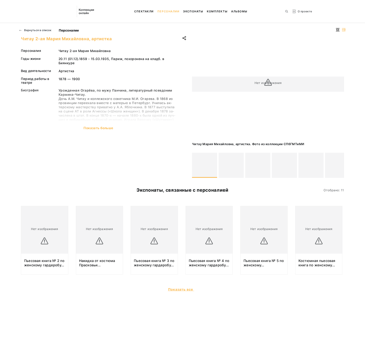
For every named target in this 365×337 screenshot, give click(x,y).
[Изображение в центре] (338, 29)
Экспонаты (193, 11)
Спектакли (144, 11)
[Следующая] (339, 165)
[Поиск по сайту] (286, 11)
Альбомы (239, 11)
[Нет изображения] (204, 165)
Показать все (181, 289)
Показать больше (98, 128)
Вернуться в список (38, 30)
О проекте (305, 11)
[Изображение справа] (344, 29)
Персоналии (168, 11)
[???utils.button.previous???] (196, 165)
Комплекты (217, 11)
